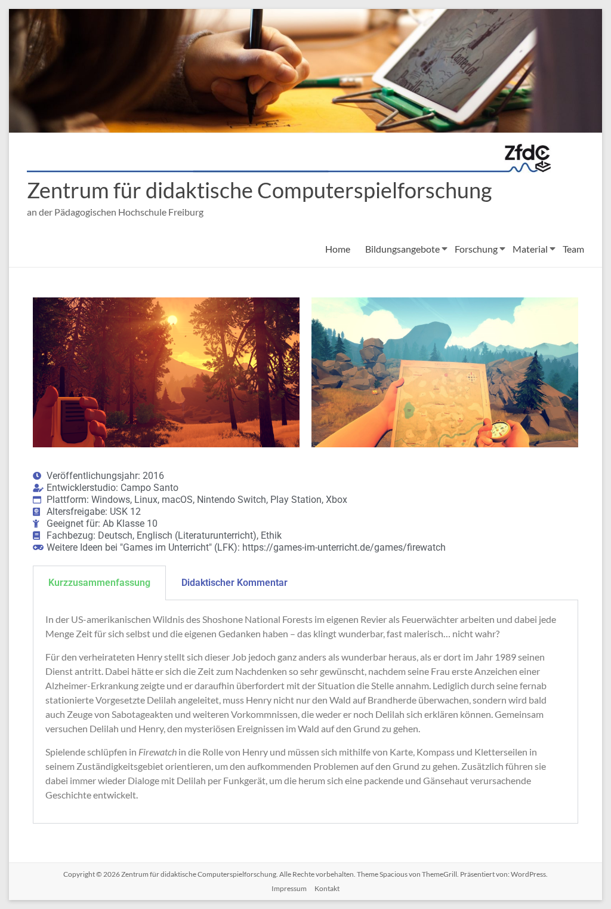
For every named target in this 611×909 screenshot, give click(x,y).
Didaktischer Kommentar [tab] (234, 582)
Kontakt (327, 888)
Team (573, 248)
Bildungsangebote (402, 248)
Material (530, 248)
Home (337, 248)
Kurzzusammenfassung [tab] (99, 582)
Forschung (476, 248)
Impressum (289, 888)
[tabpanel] (305, 712)
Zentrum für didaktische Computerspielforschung (259, 190)
